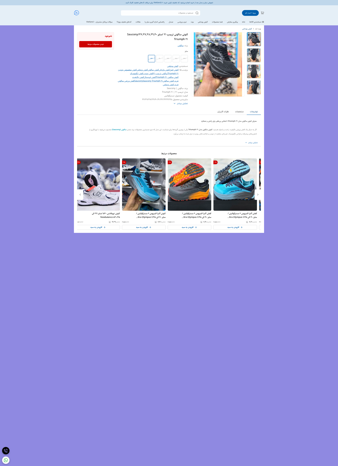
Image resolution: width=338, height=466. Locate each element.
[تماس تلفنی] (6, 450)
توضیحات (254, 111)
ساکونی (181, 45)
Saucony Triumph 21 (153, 81)
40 (160, 58)
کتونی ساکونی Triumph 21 (167, 77)
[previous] (258, 194)
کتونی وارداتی (164, 70)
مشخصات (239, 111)
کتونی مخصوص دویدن (127, 70)
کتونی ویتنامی (247, 28)
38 (176, 58)
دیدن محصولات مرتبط (96, 44)
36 (152, 58)
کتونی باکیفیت (138, 77)
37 (184, 58)
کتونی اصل (174, 70)
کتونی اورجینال (150, 77)
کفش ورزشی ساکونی (126, 81)
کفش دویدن (148, 73)
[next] (80, 194)
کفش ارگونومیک (136, 73)
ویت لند (258, 28)
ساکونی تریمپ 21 (160, 73)
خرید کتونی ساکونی (171, 81)
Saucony (138, 81)
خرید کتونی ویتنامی (171, 84)
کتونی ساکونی (153, 70)
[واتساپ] (6, 460)
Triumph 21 (173, 73)
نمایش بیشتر (253, 142)
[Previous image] (194, 64)
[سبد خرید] (262, 13)
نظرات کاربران (223, 111)
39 (168, 58)
